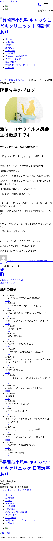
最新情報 (9, 42)
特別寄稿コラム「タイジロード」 (21, 65)
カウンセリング (13, 59)
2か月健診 (10, 50)
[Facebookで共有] (2, 275)
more (7, 300)
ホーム (8, 39)
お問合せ (9, 67)
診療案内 (9, 48)
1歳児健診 (10, 53)
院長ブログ (10, 62)
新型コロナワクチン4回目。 (15, 280)
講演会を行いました (10, 283)
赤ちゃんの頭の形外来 (16, 56)
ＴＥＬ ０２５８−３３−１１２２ (15, 490)
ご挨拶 (8, 45)
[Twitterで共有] (2, 271)
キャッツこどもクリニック (13, 1)
